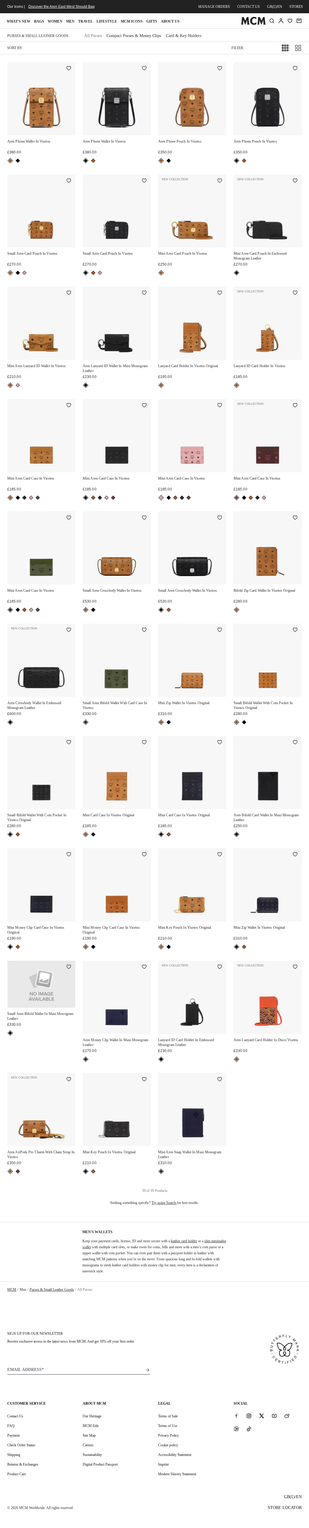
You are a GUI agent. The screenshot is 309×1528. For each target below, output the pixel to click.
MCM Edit (90, 1426)
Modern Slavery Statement (177, 1474)
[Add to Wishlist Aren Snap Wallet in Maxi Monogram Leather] (219, 1079)
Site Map (89, 1435)
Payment (13, 1435)
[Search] (272, 21)
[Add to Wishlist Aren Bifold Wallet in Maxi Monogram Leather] (68, 967)
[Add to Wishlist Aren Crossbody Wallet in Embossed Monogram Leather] (68, 630)
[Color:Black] (17, 160)
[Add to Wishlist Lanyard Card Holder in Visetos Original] (219, 293)
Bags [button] (39, 21)
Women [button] (55, 21)
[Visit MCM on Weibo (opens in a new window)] (287, 1416)
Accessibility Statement (174, 1455)
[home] (253, 23)
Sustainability (92, 1455)
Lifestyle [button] (107, 21)
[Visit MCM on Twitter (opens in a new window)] (261, 1416)
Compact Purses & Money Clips (134, 35)
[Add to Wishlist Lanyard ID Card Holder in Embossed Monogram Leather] (219, 967)
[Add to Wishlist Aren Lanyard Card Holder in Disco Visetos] (295, 967)
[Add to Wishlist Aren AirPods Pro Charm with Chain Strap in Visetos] (68, 1079)
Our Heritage (92, 1416)
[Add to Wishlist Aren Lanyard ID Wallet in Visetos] (68, 293)
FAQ (10, 1426)
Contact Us (15, 1416)
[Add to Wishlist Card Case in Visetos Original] (144, 742)
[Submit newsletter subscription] (147, 1370)
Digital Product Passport (100, 1464)
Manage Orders (214, 7)
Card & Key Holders (183, 35)
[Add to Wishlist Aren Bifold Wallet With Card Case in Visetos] (144, 630)
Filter (237, 48)
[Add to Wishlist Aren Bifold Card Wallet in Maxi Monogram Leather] (295, 742)
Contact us (248, 7)
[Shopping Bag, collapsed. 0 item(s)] (299, 21)
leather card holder (184, 1241)
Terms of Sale (168, 1416)
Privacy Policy (168, 1435)
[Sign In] (281, 21)
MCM (11, 1289)
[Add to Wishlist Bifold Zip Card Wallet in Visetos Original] (295, 518)
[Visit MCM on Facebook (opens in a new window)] (236, 1416)
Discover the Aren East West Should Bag (61, 7)
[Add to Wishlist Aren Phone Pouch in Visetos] (219, 68)
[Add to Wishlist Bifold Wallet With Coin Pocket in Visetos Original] (295, 630)
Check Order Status (21, 1445)
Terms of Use (167, 1426)
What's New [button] (18, 21)
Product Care (16, 1474)
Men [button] (70, 21)
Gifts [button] (151, 21)
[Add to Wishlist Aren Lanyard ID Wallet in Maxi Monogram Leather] (144, 293)
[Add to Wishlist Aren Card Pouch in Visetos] (68, 181)
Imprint (163, 1464)
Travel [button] (85, 21)
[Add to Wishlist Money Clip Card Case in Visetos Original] (68, 855)
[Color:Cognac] (10, 161)
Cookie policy (168, 1445)
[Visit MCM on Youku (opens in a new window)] (236, 1428)
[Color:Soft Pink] (24, 272)
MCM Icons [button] (132, 21)
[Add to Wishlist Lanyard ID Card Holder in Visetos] (295, 293)
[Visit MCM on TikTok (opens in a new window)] (249, 1428)
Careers (88, 1445)
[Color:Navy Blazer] (86, 1059)
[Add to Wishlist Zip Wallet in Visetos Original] (219, 630)
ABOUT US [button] (170, 21)
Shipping (13, 1455)
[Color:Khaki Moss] (24, 497)
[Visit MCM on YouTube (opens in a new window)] (274, 1416)
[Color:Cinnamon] (37, 497)
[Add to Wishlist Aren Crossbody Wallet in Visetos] (144, 518)
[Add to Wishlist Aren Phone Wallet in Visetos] (68, 68)
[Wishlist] (290, 21)
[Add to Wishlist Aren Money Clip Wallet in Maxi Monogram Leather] (144, 967)
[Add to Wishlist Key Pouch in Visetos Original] (219, 855)
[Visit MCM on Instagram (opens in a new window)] (249, 1416)
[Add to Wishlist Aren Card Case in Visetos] (68, 405)
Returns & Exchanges (22, 1464)
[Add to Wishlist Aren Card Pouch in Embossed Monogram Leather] (295, 181)
